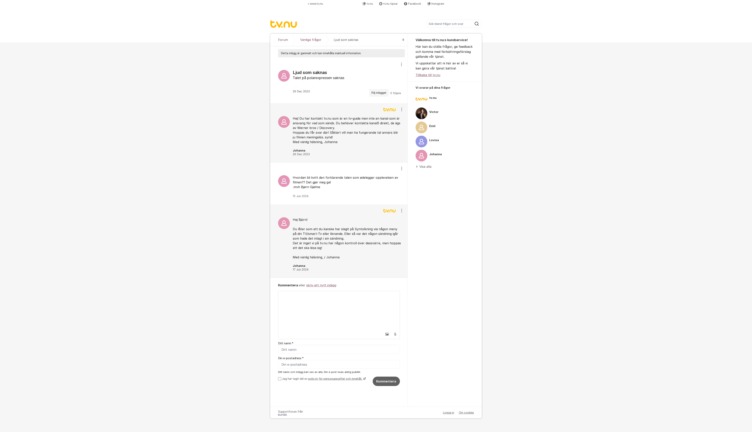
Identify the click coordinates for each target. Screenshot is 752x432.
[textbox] (339, 310)
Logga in (448, 412)
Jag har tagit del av (322, 379)
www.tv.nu (316, 3)
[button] (387, 334)
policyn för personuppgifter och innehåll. (335, 379)
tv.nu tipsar (390, 3)
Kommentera (386, 381)
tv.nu (370, 3)
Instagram (437, 3)
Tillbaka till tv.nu (428, 75)
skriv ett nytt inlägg (321, 285)
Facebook (414, 3)
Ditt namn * (285, 343)
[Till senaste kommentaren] (403, 40)
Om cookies (466, 412)
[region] (339, 80)
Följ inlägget (378, 92)
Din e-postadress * (291, 358)
